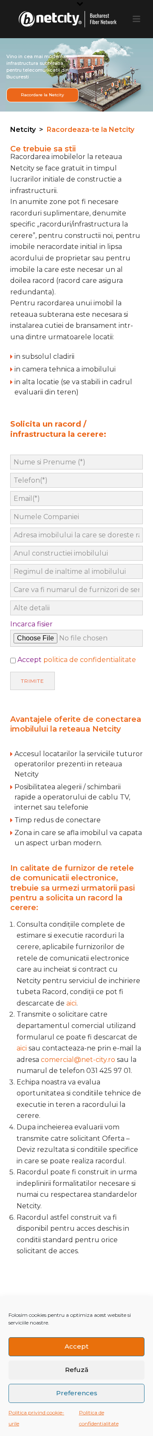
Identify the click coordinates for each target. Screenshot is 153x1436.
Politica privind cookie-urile (36, 1418)
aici (71, 1003)
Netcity (23, 130)
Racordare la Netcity (42, 95)
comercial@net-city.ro (78, 1060)
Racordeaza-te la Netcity (90, 130)
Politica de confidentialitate (99, 1418)
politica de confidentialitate (89, 660)
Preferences (76, 1393)
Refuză (76, 1370)
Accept (76, 1346)
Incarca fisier (31, 624)
